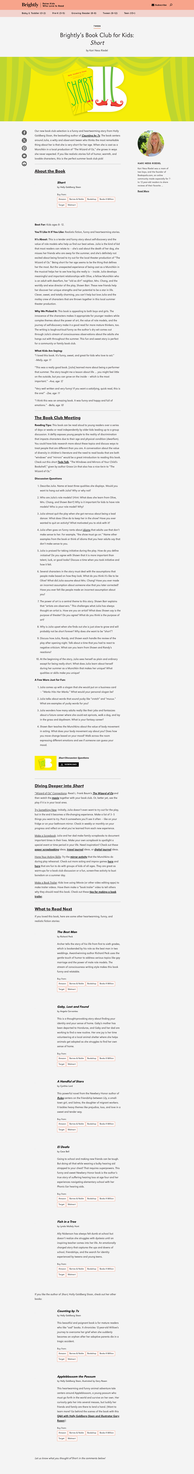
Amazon (62, 199)
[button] (34, 13)
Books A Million (107, 199)
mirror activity (78, 857)
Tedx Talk (63, 462)
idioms (86, 530)
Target (61, 205)
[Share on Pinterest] (24, 149)
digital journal (102, 849)
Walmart (72, 205)
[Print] (24, 165)
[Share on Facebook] (24, 134)
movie (55, 798)
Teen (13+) (129, 13)
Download (71, 764)
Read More (143, 191)
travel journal (75, 849)
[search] (171, 5)
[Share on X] (24, 141)
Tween (97, 26)
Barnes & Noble (76, 199)
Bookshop (91, 199)
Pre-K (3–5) (58, 13)
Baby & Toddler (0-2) (34, 13)
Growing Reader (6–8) (83, 13)
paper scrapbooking (47, 849)
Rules (60, 1098)
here (110, 861)
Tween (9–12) (110, 13)
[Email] (24, 157)
